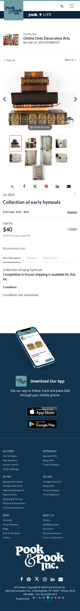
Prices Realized (51, 494)
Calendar (7, 520)
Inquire (72, 212)
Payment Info (10, 494)
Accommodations (52, 533)
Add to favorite (74, 195)
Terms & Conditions (13, 507)
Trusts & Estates (51, 464)
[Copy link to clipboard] (12, 186)
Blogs (5, 528)
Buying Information (13, 481)
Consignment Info (52, 481)
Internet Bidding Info (13, 490)
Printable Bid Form (13, 485)
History (46, 520)
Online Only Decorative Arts (46, 38)
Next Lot (69, 59)
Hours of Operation (53, 537)
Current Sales (10, 455)
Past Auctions (10, 460)
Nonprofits (48, 460)
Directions (48, 528)
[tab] (12, 259)
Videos (6, 537)
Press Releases (10, 524)
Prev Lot (10, 60)
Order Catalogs (10, 469)
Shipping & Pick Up (13, 499)
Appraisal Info (50, 455)
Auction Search (11, 464)
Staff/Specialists (51, 524)
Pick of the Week (11, 533)
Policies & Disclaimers (14, 503)
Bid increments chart (14, 248)
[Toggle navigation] (72, 6)
